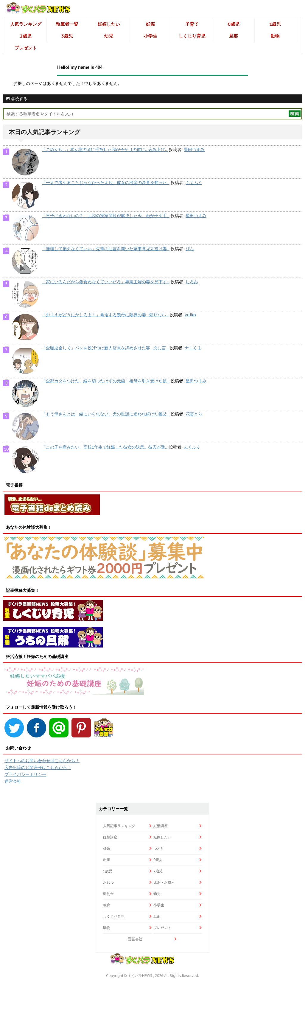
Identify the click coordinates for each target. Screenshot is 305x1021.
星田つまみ (194, 149)
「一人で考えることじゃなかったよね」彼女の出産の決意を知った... (105, 182)
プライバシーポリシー (25, 774)
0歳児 (233, 24)
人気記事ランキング (119, 826)
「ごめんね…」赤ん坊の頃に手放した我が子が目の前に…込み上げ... (105, 149)
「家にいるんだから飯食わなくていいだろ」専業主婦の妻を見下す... (105, 281)
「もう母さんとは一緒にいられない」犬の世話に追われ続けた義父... (105, 414)
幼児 (108, 36)
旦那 (233, 36)
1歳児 (275, 24)
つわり (158, 848)
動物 (275, 36)
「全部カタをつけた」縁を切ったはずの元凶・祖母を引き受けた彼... (105, 381)
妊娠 (150, 24)
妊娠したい (109, 24)
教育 (106, 905)
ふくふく (194, 182)
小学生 (150, 36)
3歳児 (67, 36)
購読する (18, 98)
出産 (106, 859)
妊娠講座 (110, 837)
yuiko (190, 314)
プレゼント (26, 48)
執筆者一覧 (67, 24)
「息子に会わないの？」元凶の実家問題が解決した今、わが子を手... (105, 215)
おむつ (108, 882)
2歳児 (26, 36)
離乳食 (108, 893)
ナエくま (193, 348)
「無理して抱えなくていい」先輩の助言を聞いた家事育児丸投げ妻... (105, 248)
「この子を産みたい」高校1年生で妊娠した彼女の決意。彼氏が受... (105, 447)
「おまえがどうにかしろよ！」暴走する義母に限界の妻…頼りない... (105, 314)
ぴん (190, 248)
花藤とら (194, 414)
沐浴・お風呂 (164, 882)
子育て (192, 24)
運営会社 (12, 781)
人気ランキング (25, 24)
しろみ (192, 281)
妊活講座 (160, 826)
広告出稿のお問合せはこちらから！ (37, 767)
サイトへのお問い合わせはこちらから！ (42, 760)
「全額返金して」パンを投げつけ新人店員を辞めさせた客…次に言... (105, 348)
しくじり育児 (192, 36)
